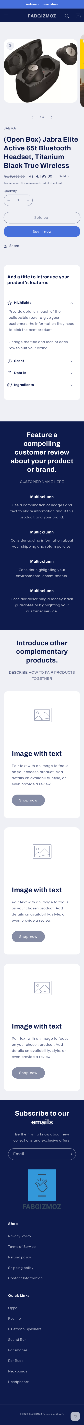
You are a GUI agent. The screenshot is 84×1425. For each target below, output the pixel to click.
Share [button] (14, 246)
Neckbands (17, 1371)
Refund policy (19, 1257)
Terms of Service (22, 1247)
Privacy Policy (19, 1236)
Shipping (26, 183)
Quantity (10, 191)
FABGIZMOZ (35, 1414)
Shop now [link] (28, 800)
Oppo (13, 1308)
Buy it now (42, 232)
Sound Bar (17, 1340)
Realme (14, 1319)
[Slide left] (32, 117)
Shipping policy (20, 1268)
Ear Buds (15, 1361)
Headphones (19, 1382)
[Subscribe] (70, 1154)
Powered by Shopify (53, 1414)
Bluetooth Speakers (24, 1329)
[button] (6, 16)
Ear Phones (18, 1350)
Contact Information (25, 1278)
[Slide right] (51, 117)
